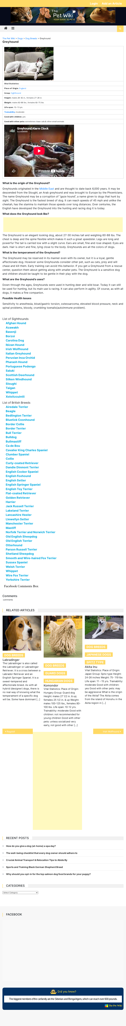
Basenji (11, 331)
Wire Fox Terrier (17, 575)
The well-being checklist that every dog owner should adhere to (41, 853)
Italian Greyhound (18, 353)
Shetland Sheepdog (20, 553)
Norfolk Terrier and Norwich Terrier (30, 532)
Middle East (46, 188)
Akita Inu (91, 667)
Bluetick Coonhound (20, 419)
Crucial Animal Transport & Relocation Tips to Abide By (36, 860)
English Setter (16, 480)
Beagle (11, 411)
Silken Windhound (19, 379)
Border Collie (15, 424)
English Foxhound (18, 476)
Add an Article (112, 3)
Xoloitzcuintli (15, 396)
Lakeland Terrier (17, 510)
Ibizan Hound (15, 345)
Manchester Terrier (19, 523)
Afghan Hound (16, 323)
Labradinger (11, 660)
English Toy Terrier (19, 489)
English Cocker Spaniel (22, 471)
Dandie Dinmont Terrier (22, 467)
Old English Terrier (19, 540)
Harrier (11, 502)
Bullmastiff (13, 441)
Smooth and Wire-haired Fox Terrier (31, 558)
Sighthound (16, 93)
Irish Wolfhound (17, 349)
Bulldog (11, 437)
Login (94, 3)
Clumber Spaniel (17, 454)
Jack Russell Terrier (20, 506)
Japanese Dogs (98, 654)
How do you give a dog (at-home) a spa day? (31, 846)
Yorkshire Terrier (18, 579)
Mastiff (11, 528)
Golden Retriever (18, 497)
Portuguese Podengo (21, 366)
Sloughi (11, 383)
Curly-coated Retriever (22, 463)
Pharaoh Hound (16, 362)
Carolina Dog (15, 340)
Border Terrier (16, 428)
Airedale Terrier (17, 407)
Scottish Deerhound (20, 375)
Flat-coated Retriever (21, 493)
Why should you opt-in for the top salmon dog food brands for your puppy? (48, 874)
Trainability (9, 111)
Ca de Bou (13, 445)
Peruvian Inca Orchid (20, 357)
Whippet (12, 392)
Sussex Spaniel (17, 562)
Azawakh (12, 327)
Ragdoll (11, 731)
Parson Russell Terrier (21, 549)
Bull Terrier (13, 433)
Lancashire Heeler (19, 515)
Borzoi (10, 336)
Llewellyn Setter (17, 519)
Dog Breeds (13, 655)
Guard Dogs (55, 673)
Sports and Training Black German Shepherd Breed (34, 867)
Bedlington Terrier (19, 415)
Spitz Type (95, 662)
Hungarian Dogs (59, 681)
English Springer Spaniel (23, 484)
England (22, 88)
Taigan (10, 388)
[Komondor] (63, 637)
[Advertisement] (63, 224)
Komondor (51, 685)
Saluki (10, 370)
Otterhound (14, 545)
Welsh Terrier (15, 566)
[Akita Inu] (104, 627)
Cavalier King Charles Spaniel (27, 450)
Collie (10, 458)
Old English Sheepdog (21, 536)
